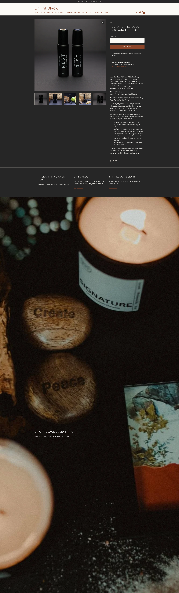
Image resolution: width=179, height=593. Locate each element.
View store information (119, 66)
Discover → (113, 188)
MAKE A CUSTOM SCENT (55, 12)
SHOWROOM (97, 12)
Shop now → (78, 188)
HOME (36, 12)
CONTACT (108, 12)
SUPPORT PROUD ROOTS (75, 12)
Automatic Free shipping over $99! (90, 1)
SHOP (43, 12)
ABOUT (88, 12)
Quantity (113, 36)
